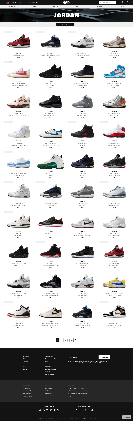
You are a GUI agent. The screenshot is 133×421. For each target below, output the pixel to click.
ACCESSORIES (99, 7)
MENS (34, 7)
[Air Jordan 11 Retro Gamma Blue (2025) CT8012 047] (50, 101)
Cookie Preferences (61, 418)
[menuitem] (19, 2)
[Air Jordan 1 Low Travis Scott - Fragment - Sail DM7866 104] (50, 131)
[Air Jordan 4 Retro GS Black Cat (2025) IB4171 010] (18, 251)
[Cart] (127, 2)
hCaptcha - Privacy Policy (74, 418)
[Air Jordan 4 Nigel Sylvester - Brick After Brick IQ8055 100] (18, 101)
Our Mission (26, 356)
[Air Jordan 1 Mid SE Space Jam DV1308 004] (82, 251)
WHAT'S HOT (12, 7)
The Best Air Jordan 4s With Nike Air (76, 388)
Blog (19, 2)
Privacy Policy (40, 418)
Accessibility (48, 366)
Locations (25, 361)
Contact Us (48, 372)
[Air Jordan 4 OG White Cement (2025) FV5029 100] (82, 41)
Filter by (66, 24)
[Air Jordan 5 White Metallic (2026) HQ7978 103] (18, 191)
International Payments (50, 364)
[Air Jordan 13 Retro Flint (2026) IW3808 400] (50, 191)
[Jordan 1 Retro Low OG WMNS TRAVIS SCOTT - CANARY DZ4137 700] (114, 281)
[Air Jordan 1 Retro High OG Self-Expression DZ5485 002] (82, 71)
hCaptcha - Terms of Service (89, 418)
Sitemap (25, 369)
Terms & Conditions (50, 418)
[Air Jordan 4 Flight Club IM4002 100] (18, 221)
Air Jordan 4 (48, 393)
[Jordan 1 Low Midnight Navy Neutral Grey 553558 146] (82, 221)
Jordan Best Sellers (27, 391)
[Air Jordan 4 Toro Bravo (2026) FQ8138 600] (18, 41)
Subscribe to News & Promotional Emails (81, 353)
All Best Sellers (26, 388)
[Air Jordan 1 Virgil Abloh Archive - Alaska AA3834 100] (18, 131)
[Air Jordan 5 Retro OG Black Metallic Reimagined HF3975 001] (50, 281)
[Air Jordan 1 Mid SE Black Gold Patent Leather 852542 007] (114, 311)
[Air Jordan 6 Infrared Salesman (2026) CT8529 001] (50, 251)
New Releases (48, 388)
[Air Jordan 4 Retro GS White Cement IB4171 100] (18, 281)
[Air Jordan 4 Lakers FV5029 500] (82, 161)
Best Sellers (27, 385)
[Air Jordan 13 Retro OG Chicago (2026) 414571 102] (114, 131)
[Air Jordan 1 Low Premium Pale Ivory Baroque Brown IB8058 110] (50, 311)
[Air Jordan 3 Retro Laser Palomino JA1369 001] (114, 41)
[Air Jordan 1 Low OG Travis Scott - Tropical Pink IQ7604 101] (18, 71)
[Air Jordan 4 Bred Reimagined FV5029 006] (114, 161)
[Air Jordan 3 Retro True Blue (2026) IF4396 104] (114, 191)
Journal (25, 364)
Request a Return (49, 374)
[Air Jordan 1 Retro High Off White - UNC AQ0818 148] (114, 71)
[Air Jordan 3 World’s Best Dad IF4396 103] (18, 311)
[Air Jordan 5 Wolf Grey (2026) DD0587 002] (82, 101)
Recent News (72, 385)
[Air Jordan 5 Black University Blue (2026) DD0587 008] (50, 41)
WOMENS (55, 7)
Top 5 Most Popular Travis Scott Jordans (77, 393)
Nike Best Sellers (27, 393)
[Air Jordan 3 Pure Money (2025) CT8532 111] (114, 221)
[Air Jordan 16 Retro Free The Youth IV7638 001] (114, 101)
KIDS (76, 7)
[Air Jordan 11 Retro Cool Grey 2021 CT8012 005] (82, 191)
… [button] (68, 340)
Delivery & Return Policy (51, 359)
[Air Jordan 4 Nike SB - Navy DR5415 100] (82, 281)
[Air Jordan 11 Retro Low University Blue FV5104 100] (18, 161)
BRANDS (122, 7)
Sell (25, 2)
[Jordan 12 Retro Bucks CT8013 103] (50, 161)
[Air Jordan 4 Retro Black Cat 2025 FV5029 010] (50, 71)
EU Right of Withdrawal (51, 369)
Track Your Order (49, 356)
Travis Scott (48, 391)
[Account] (122, 2)
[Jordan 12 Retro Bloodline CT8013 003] (82, 131)
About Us (26, 353)
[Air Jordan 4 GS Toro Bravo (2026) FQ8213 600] (114, 251)
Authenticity (33, 2)
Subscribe (104, 357)
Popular (48, 385)
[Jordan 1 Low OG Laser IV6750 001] (50, 221)
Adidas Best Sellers (27, 396)
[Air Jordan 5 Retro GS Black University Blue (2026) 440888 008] (82, 311)
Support (48, 353)
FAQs (46, 361)
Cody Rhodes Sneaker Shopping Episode (77, 391)
